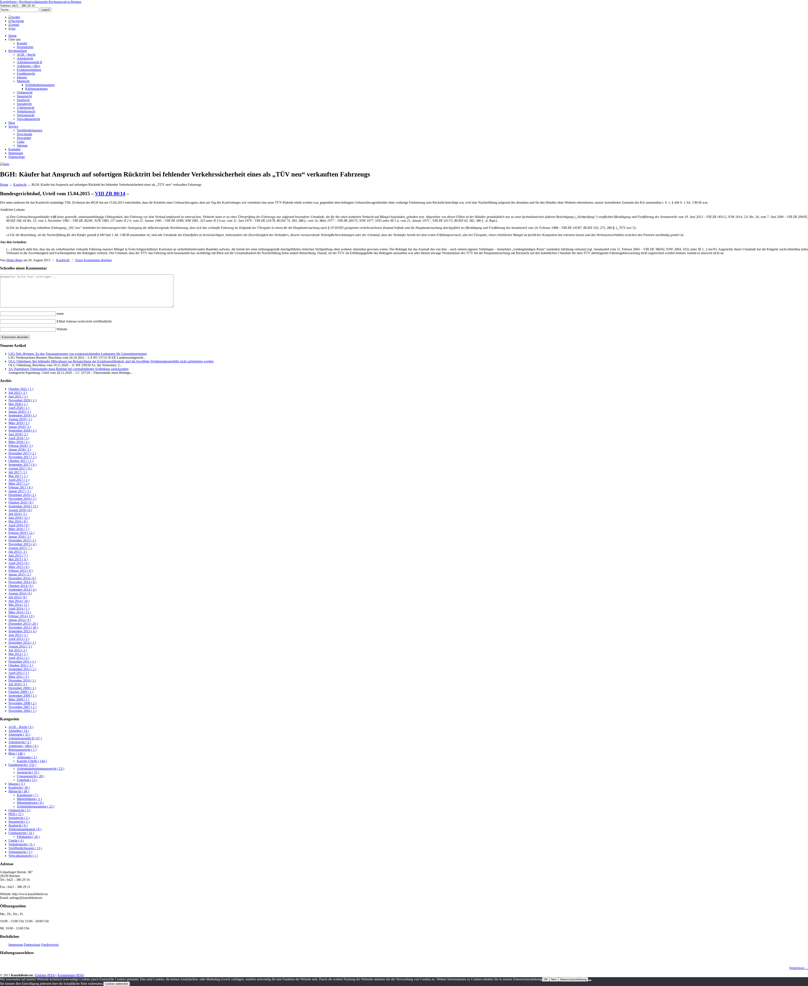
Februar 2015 (20, 570)
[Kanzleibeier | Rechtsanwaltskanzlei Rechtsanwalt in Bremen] (4, 164)
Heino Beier (14, 260)
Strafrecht (18, 825)
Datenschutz (32, 944)
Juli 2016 (17, 514)
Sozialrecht (18, 818)
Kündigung (27, 795)
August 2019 (20, 419)
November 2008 (22, 703)
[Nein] (589, 980)
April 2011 (18, 673)
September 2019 (22, 415)
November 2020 (22, 400)
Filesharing (28, 837)
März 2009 (18, 699)
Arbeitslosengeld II (25, 738)
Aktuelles (18, 731)
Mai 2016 (18, 521)
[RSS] (11, 28)
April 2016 (18, 525)
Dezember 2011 (22, 661)
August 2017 (20, 468)
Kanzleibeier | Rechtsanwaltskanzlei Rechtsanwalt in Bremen (40, 2)
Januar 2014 (19, 620)
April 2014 (18, 608)
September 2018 (22, 430)
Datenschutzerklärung (573, 979)
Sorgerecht (28, 772)
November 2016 (22, 498)
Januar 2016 (19, 536)
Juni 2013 (18, 635)
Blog (16, 753)
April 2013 (18, 639)
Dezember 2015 (22, 540)
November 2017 (22, 457)
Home (4, 184)
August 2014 (20, 593)
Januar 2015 (19, 574)
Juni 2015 (18, 555)
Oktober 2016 (20, 502)
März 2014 (19, 612)
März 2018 (18, 442)
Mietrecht (18, 791)
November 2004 (22, 711)
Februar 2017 (20, 487)
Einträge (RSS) (45, 975)
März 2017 (18, 483)
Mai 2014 (18, 604)
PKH (15, 814)
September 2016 (23, 506)
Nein (554, 979)
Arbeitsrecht (19, 742)
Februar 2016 (21, 533)
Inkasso (16, 784)
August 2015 (20, 548)
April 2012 (18, 658)
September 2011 (22, 669)
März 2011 (18, 676)
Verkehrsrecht (21, 844)
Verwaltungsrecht (23, 855)
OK (546, 979)
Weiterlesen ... (798, 968)
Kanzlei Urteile (32, 761)
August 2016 (20, 510)
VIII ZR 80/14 (110, 193)
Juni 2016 (18, 517)
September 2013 (22, 631)
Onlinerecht (19, 810)
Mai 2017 (18, 476)
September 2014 (22, 589)
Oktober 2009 (20, 692)
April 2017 (18, 480)
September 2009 (22, 695)
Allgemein (19, 734)
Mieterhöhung (29, 799)
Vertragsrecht (20, 852)
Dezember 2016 (22, 495)
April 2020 (18, 408)
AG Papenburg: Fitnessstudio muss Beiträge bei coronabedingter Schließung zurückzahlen (68, 369)
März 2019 (18, 423)
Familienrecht (22, 765)
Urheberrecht (21, 833)
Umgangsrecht (30, 776)
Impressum (15, 944)
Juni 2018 (18, 434)
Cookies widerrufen (116, 983)
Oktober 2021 (20, 389)
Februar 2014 (21, 616)
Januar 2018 (19, 449)
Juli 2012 (17, 650)
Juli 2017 (17, 472)
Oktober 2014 (20, 586)
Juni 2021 (18, 396)
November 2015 (22, 544)
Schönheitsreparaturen (35, 806)
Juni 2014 (18, 601)
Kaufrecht (20, 184)
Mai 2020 (18, 404)
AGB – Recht (20, 727)
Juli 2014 (17, 597)
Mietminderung (30, 802)
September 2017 (22, 464)
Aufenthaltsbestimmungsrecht (40, 768)
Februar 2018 (20, 445)
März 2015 (18, 567)
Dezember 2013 (23, 623)
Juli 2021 (17, 392)
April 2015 (18, 563)
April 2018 (18, 438)
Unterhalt (27, 780)
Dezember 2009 (22, 688)
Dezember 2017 (22, 453)
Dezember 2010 (22, 680)
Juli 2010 (17, 684)
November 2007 (22, 707)
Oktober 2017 (20, 461)
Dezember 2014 (22, 578)
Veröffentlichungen (25, 848)
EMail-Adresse (84, 321)
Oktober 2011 (20, 665)
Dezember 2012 (22, 642)
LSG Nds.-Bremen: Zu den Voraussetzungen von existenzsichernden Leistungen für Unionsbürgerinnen (77, 354)
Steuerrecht (19, 821)
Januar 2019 (19, 427)
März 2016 (18, 529)
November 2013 (23, 627)
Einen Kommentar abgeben (93, 260)
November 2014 (22, 582)
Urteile (16, 840)
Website (62, 329)
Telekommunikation (24, 829)
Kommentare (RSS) (71, 975)
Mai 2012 (18, 654)
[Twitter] (14, 17)
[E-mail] (13, 25)
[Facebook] (16, 21)
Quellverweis (50, 944)
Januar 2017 (19, 491)
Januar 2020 (19, 411)
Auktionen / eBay (23, 746)
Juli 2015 (17, 551)
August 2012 (20, 646)
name (60, 313)
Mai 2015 (18, 559)
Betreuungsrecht (22, 749)
